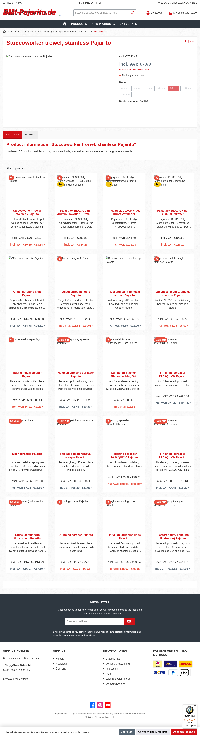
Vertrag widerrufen (116, 683)
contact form (21, 679)
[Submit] (129, 621)
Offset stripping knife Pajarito (27, 293)
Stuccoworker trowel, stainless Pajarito (27, 212)
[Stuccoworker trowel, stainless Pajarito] (59, 88)
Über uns (61, 668)
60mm (150, 89)
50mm (137, 89)
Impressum (112, 668)
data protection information (123, 631)
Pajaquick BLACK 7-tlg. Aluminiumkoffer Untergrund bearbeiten (172, 212)
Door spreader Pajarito (27, 453)
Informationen (115, 650)
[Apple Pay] (184, 672)
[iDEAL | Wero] (157, 664)
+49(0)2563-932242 (17, 665)
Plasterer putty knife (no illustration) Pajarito (173, 536)
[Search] (132, 12)
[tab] (12, 135)
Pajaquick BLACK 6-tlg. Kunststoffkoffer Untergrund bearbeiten (124, 212)
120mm (126, 95)
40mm (125, 89)
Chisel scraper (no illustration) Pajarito (27, 536)
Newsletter (62, 663)
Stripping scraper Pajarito (76, 534)
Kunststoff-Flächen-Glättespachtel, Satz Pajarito (124, 374)
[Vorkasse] (160, 672)
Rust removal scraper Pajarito (27, 374)
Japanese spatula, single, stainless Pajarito (173, 293)
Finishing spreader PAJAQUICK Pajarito (172, 374)
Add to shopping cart (27, 249)
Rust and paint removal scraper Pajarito (124, 293)
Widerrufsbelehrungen (118, 678)
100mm (187, 89)
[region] (59, 88)
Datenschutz (113, 658)
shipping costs (85, 713)
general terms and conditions (81, 635)
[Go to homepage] (29, 12)
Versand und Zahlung (118, 663)
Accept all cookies (184, 731)
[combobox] (101, 12)
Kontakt (60, 658)
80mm (174, 89)
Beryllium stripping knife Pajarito (124, 536)
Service (59, 650)
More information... (80, 732)
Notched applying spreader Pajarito (76, 374)
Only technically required (153, 731)
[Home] (65, 24)
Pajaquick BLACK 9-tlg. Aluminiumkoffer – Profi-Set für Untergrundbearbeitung (75, 212)
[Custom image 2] (186, 664)
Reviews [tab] (30, 134)
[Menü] (195, 706)
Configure (126, 731)
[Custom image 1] (171, 664)
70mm (162, 89)
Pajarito (189, 41)
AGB (108, 673)
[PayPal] (173, 672)
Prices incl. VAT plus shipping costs (134, 69)
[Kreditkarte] (190, 672)
